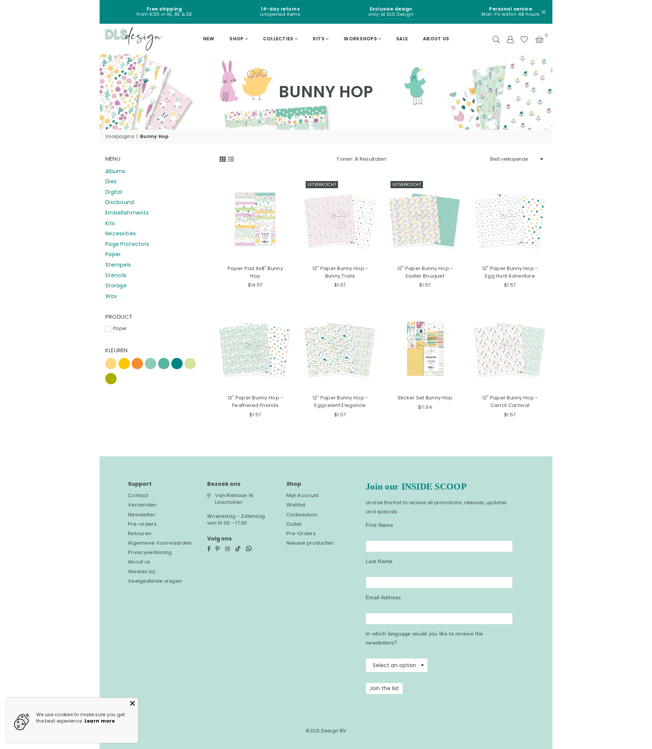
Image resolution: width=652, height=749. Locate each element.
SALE (402, 38)
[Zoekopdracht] (496, 39)
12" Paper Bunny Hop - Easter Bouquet (425, 272)
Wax (111, 296)
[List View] (231, 158)
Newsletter (141, 514)
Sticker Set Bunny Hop (425, 397)
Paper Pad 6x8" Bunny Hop (255, 272)
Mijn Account (302, 495)
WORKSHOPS (360, 38)
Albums (115, 171)
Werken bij (141, 571)
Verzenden (142, 504)
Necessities (120, 233)
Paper (113, 254)
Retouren (139, 533)
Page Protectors (127, 244)
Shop (236, 38)
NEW (209, 38)
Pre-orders (142, 524)
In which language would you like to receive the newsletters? (424, 638)
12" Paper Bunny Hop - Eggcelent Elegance (340, 401)
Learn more (100, 721)
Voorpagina (119, 137)
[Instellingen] (510, 39)
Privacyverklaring (150, 552)
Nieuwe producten (310, 542)
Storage (116, 285)
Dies (111, 181)
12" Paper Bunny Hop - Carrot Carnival (510, 401)
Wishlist (295, 504)
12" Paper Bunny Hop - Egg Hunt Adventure (510, 272)
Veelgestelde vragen (155, 581)
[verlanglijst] (524, 39)
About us (436, 38)
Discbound (119, 202)
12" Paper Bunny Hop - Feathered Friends (255, 401)
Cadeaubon (302, 514)
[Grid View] (222, 158)
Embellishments (127, 212)
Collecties (278, 38)
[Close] (132, 703)
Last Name (379, 561)
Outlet (294, 524)
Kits (318, 38)
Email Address (383, 597)
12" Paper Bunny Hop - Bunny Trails (340, 272)
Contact (138, 495)
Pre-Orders (301, 533)
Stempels (118, 265)
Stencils (115, 275)
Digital (113, 192)
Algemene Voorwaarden (160, 542)
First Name (379, 525)
